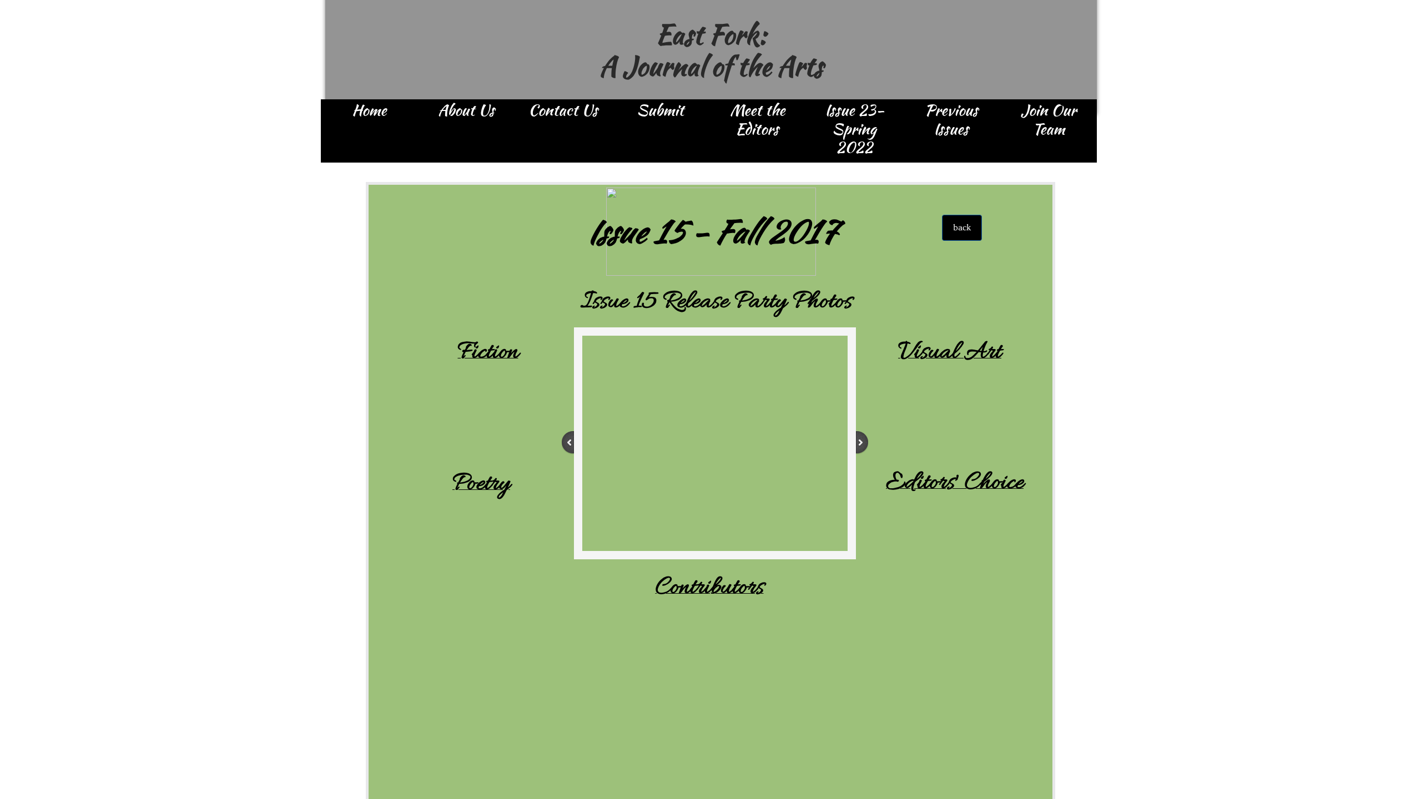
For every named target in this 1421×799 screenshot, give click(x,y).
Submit (660, 111)
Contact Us (563, 111)
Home (369, 111)
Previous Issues (951, 120)
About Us (466, 111)
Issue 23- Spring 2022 (854, 129)
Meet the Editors (757, 120)
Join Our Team (1048, 120)
